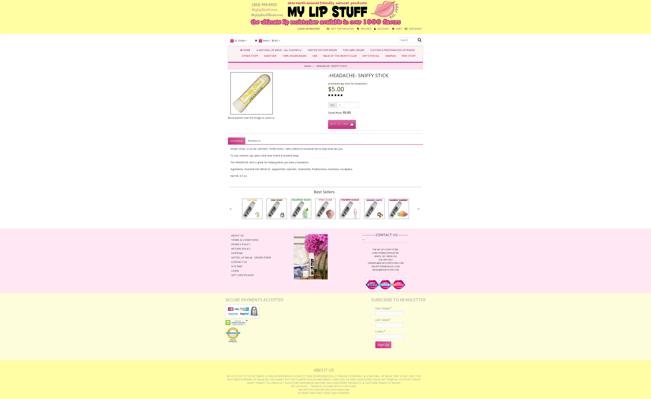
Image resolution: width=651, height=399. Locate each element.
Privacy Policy (240, 244)
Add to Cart (341, 124)
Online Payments (233, 341)
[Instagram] (398, 284)
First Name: (383, 308)
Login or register (309, 28)
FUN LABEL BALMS (353, 50)
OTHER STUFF (249, 55)
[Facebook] (372, 284)
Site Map (236, 266)
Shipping (237, 253)
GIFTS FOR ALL (370, 55)
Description (237, 140)
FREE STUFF (408, 55)
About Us (237, 235)
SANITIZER (270, 55)
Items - (269, 40)
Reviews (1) (254, 140)
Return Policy (240, 248)
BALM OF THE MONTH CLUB (339, 55)
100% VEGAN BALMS (294, 55)
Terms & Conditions (244, 239)
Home (246, 50)
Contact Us (239, 262)
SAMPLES (390, 55)
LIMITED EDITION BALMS (321, 50)
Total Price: (339, 112)
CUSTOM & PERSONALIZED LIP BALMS (392, 50)
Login (235, 270)
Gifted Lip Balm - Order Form (251, 257)
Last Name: (383, 320)
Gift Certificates (242, 275)
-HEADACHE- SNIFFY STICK (331, 66)
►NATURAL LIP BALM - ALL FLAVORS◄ (278, 50)
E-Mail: (380, 331)
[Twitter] (385, 284)
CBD (314, 55)
